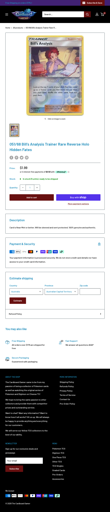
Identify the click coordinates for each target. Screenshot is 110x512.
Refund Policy (15, 314)
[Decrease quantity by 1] (23, 187)
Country (13, 285)
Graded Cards (58, 470)
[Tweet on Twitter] (21, 157)
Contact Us (65, 399)
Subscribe (14, 468)
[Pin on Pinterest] (16, 157)
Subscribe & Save (94, 3)
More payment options (78, 203)
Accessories (58, 479)
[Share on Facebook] (11, 157)
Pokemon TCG (58, 448)
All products (18, 28)
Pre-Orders (57, 474)
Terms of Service (68, 395)
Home (7, 28)
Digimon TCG (58, 453)
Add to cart (31, 197)
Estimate (18, 300)
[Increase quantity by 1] (37, 187)
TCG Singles (57, 466)
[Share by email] (27, 157)
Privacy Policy (66, 390)
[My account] (97, 14)
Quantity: (14, 187)
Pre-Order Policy (67, 403)
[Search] (87, 14)
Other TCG (57, 461)
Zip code (84, 285)
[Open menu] (6, 14)
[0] (102, 14)
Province (49, 285)
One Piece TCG (59, 457)
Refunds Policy (67, 386)
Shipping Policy (67, 382)
